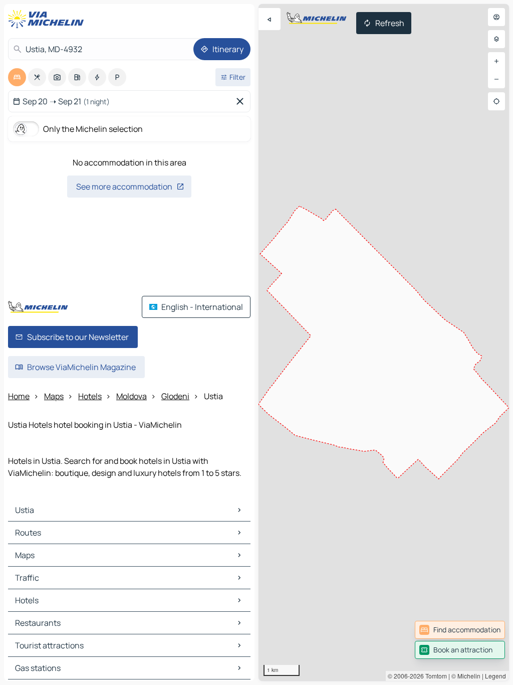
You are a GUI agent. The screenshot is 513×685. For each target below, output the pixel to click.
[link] (460, 630)
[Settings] (496, 39)
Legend (495, 675)
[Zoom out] (496, 79)
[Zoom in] (496, 61)
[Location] (496, 101)
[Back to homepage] (48, 19)
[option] (17, 77)
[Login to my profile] (496, 17)
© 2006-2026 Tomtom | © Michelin (434, 675)
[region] (384, 342)
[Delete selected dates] (242, 101)
